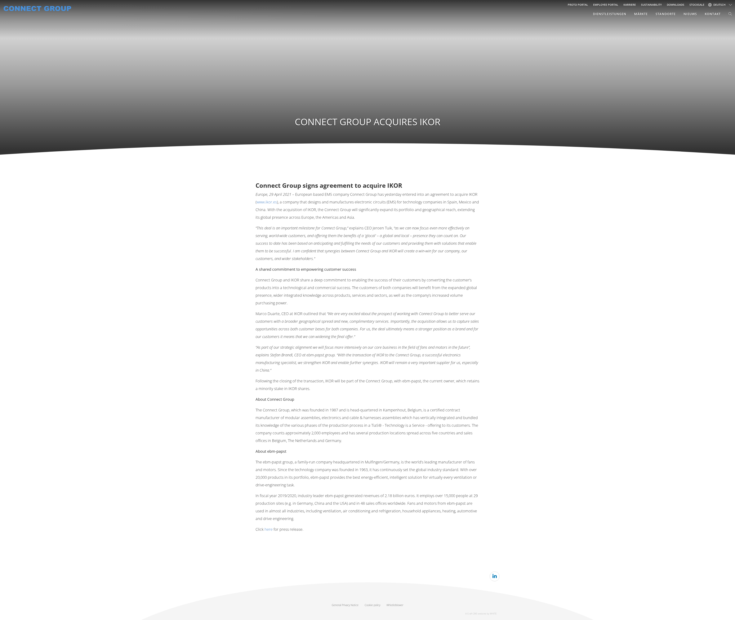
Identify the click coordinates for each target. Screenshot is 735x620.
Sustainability (651, 5)
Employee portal (605, 5)
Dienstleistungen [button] (609, 14)
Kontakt (713, 14)
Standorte (666, 14)
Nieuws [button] (690, 14)
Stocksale (696, 5)
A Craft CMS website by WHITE (481, 613)
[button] (730, 14)
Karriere (629, 5)
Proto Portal (578, 5)
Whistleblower (394, 605)
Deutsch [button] (719, 5)
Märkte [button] (641, 14)
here (269, 529)
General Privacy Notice (345, 605)
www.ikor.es (266, 202)
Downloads (675, 5)
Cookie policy (372, 605)
